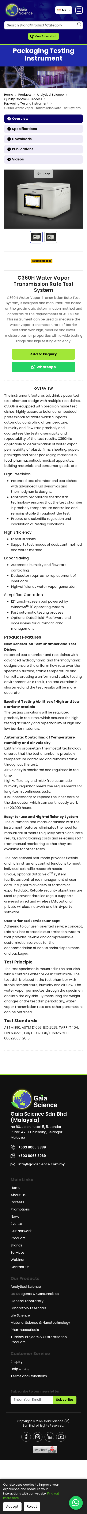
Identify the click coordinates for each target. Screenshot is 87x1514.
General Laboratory (27, 1301)
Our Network (21, 1230)
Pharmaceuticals (25, 1329)
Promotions (20, 1209)
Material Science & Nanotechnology (40, 1322)
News (15, 1216)
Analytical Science (50, 94)
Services (17, 1252)
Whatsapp (46, 366)
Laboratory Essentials (28, 1308)
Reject (32, 1506)
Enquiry (17, 1361)
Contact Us (20, 1266)
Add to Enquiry (43, 354)
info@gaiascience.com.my (41, 1164)
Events (16, 1223)
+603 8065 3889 (32, 1147)
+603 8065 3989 (32, 1155)
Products (24, 94)
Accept (12, 1506)
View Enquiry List (45, 36)
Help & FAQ (20, 1368)
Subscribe (64, 1399)
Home (8, 94)
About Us (18, 1194)
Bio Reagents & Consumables (35, 1293)
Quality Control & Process (23, 99)
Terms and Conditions (29, 1376)
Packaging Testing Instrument (26, 103)
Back (46, 174)
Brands (16, 1245)
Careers (17, 1202)
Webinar (18, 1259)
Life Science (20, 1315)
